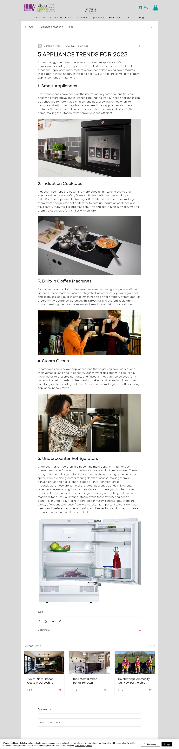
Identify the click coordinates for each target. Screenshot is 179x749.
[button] (40, 17)
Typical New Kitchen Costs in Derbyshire (40, 681)
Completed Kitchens (51, 26)
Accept (167, 744)
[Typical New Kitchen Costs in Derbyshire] (44, 662)
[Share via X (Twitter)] (46, 621)
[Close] (175, 744)
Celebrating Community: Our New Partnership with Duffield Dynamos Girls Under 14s (134, 681)
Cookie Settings (150, 744)
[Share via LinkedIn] (52, 621)
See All (151, 645)
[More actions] (139, 46)
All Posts (28, 26)
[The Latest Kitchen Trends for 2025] (89, 662)
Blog (71, 26)
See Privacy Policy (83, 745)
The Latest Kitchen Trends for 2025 (85, 681)
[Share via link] (59, 621)
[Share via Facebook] (39, 621)
